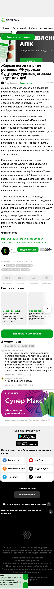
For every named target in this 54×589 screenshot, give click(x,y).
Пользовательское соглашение (27, 557)
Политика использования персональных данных (27, 569)
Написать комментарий (27, 333)
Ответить (10, 375)
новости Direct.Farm (10, 270)
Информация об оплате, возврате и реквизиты (27, 563)
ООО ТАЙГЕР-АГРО (15, 350)
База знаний (19, 28)
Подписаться (25, 83)
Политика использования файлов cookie (27, 566)
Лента (6, 28)
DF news (25, 270)
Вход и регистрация (18, 37)
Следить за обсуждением (20, 346)
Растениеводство (24, 265)
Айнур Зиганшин (13, 378)
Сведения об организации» (27, 572)
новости (10, 265)
